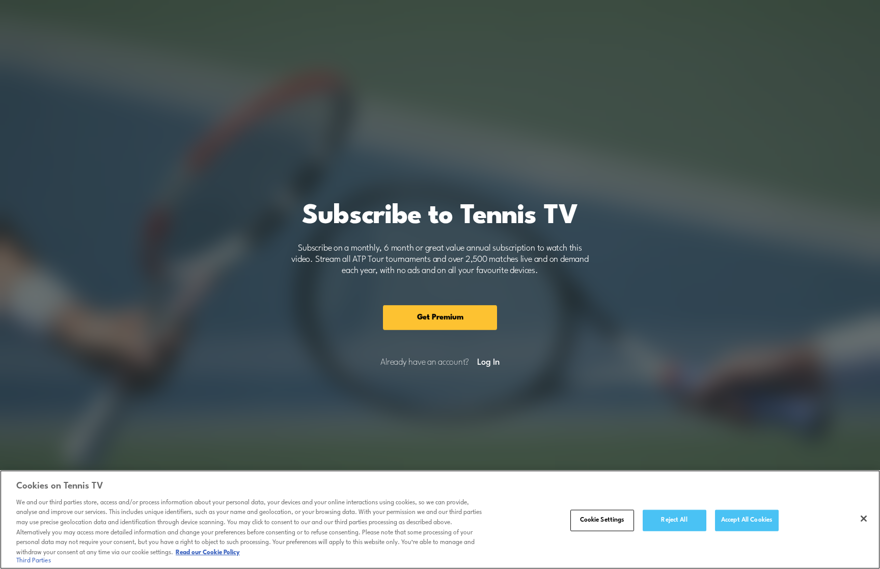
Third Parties (33, 561)
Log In (488, 363)
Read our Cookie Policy (208, 552)
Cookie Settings (602, 520)
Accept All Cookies (746, 520)
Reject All (674, 520)
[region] (440, 519)
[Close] (864, 518)
